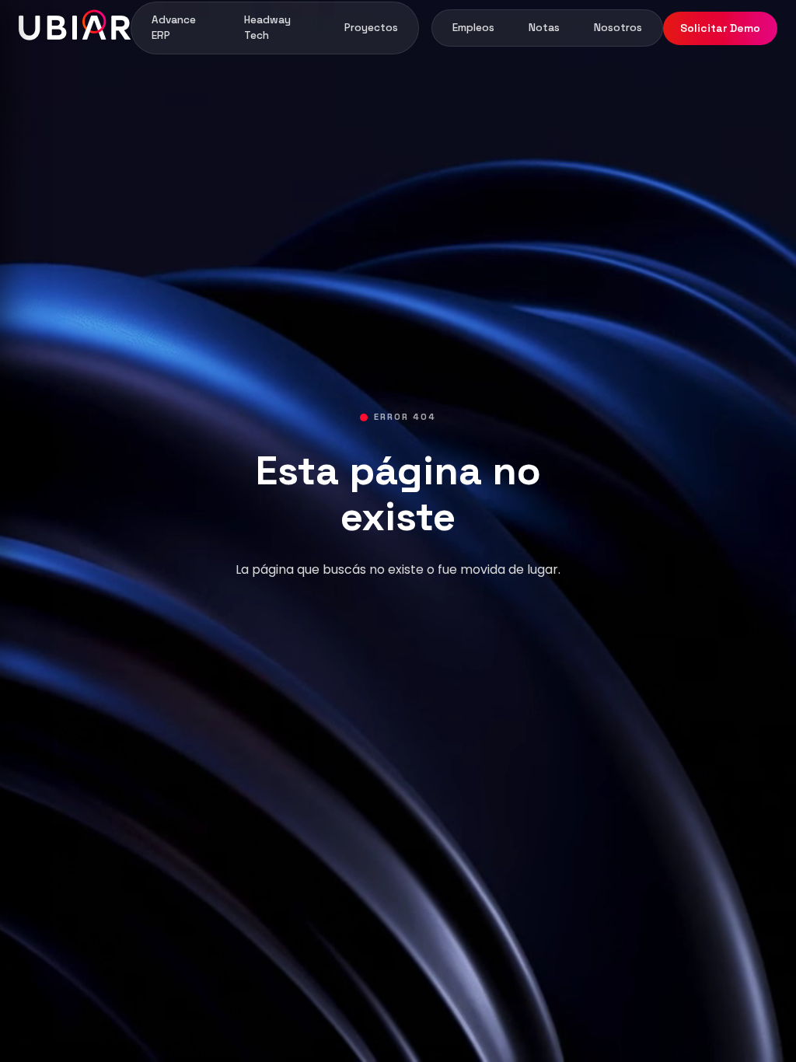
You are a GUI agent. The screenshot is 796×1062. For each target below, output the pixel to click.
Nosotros (618, 27)
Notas (544, 27)
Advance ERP (174, 27)
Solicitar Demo (720, 28)
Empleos (473, 27)
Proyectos (371, 27)
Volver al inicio (398, 634)
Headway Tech (267, 27)
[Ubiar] (75, 28)
